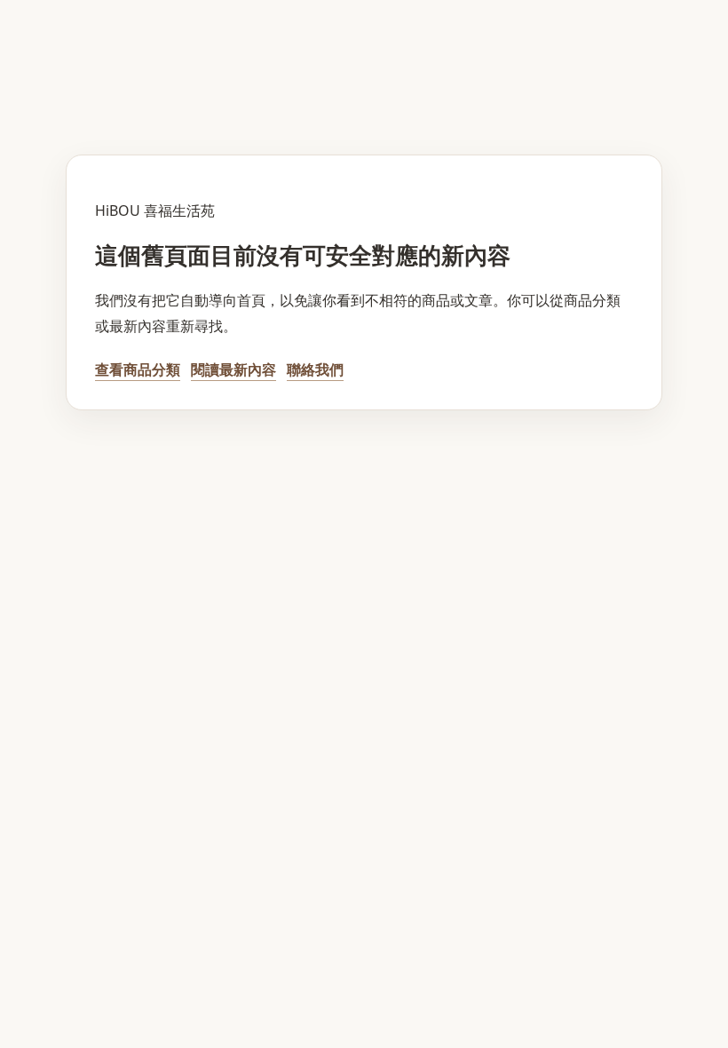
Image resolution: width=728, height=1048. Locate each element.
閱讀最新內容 (233, 369)
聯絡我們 (315, 369)
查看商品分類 (137, 369)
